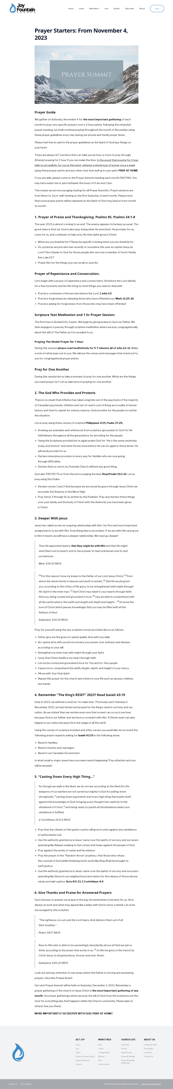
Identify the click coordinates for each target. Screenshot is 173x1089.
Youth (100, 1048)
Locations (148, 1052)
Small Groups (126, 1052)
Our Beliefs (148, 1048)
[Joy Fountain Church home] (22, 8)
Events (117, 8)
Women (101, 1056)
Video (78, 1052)
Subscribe (129, 8)
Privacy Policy (26, 1084)
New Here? (94, 8)
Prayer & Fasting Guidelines (128, 1061)
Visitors (79, 1064)
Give (157, 8)
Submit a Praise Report (85, 1056)
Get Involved (103, 1064)
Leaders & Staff (150, 1045)
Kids (100, 1045)
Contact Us (148, 1056)
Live (106, 8)
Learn (81, 8)
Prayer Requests (83, 1060)
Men (100, 1060)
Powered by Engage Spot (151, 1084)
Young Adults (104, 1052)
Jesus (71, 8)
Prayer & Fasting (128, 1056)
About (142, 8)
